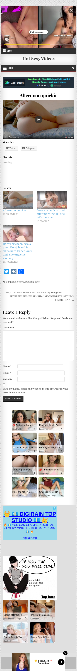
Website (7, 379)
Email (7, 373)
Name (7, 366)
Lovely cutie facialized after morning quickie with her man (51, 214)
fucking (29, 281)
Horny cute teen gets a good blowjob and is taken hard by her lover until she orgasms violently (17, 251)
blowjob (19, 281)
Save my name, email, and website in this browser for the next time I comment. (35, 390)
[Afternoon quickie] (18, 199)
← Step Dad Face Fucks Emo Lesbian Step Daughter (32, 292)
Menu (9, 50)
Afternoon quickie (38, 95)
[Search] (73, 68)
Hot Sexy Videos (38, 58)
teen (37, 281)
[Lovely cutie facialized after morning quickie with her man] (52, 199)
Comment (9, 327)
